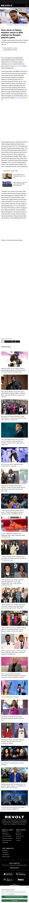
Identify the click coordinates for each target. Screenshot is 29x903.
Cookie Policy (11, 894)
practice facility (18, 98)
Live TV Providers (6, 836)
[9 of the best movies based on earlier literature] (14, 753)
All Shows (4, 832)
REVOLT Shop (6, 856)
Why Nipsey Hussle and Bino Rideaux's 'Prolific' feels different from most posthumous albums (12, 741)
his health (16, 205)
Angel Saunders (8, 47)
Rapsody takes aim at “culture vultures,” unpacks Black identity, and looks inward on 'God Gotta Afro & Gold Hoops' (13, 370)
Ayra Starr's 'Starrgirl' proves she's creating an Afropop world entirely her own (12, 718)
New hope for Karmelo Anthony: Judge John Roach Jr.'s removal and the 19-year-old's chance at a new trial (13, 418)
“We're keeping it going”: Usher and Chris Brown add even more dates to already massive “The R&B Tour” (13, 652)
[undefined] (7, 176)
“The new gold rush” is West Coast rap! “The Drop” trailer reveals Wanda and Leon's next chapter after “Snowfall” (13, 606)
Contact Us (5, 852)
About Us (18, 832)
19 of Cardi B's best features (10, 697)
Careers (18, 840)
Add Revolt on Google (11, 49)
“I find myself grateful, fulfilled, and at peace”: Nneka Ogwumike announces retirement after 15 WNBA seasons (12, 512)
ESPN (16, 146)
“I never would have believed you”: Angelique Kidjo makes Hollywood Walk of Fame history (13, 535)
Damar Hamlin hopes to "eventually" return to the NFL (19, 176)
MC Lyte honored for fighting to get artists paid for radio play (12, 465)
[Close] (27, 887)
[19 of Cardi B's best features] (14, 687)
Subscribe (4, 850)
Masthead (18, 834)
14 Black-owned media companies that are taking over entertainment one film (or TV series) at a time (13, 558)
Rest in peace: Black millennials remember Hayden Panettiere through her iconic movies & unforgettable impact (13, 675)
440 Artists (5, 842)
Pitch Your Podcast (7, 838)
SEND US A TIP (14, 868)
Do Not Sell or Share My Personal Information (14, 896)
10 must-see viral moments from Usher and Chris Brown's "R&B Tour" (13, 808)
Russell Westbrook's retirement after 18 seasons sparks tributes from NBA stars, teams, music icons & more (13, 785)
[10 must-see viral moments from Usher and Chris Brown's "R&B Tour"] (14, 797)
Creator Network (6, 840)
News (2, 27)
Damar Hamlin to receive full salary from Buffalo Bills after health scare (20, 184)
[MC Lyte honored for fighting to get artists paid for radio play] (14, 454)
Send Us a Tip (20, 836)
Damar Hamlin (18, 66)
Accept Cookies (15, 900)
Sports (17, 341)
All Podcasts (5, 834)
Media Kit (18, 838)
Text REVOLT (5, 854)
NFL (14, 341)
